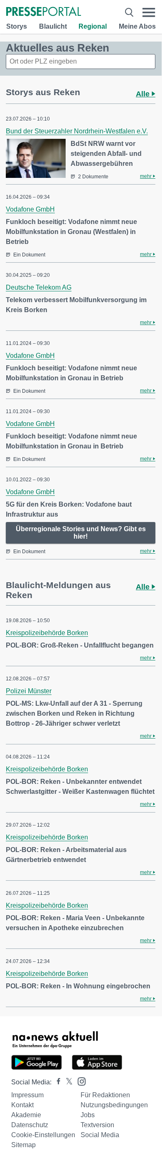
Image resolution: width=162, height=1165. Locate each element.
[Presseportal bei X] (67, 1082)
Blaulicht (53, 26)
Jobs (88, 1114)
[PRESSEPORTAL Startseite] (43, 12)
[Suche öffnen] (129, 12)
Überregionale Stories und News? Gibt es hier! (81, 532)
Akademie (26, 1114)
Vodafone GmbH (30, 209)
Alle (144, 94)
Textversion (97, 1124)
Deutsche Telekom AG (38, 287)
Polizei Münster (29, 691)
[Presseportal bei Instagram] (79, 1080)
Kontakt (22, 1104)
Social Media (100, 1134)
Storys (16, 26)
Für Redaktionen (105, 1094)
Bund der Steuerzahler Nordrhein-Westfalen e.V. (77, 131)
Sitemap (23, 1144)
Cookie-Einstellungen (43, 1134)
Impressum (27, 1094)
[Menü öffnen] (149, 12)
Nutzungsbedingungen (114, 1104)
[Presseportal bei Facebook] (56, 1082)
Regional (93, 26)
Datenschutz (29, 1124)
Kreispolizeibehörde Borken (47, 632)
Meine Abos (137, 26)
